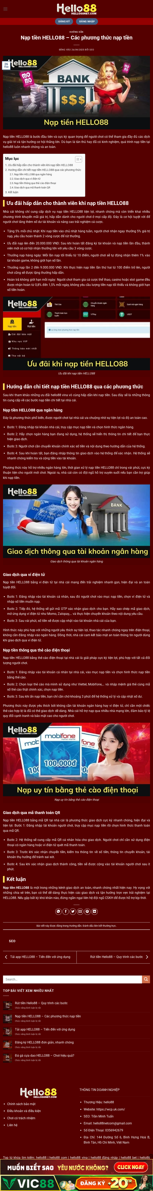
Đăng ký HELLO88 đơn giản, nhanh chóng (44, 1042)
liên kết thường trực (105, 925)
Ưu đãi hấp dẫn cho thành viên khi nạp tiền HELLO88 (40, 165)
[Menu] (5, 9)
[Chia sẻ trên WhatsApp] (58, 911)
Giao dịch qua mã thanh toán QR (32, 187)
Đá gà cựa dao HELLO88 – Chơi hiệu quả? (44, 1055)
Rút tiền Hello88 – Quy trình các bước (117, 957)
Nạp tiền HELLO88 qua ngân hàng (33, 174)
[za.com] (76, 9)
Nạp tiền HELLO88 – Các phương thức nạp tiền (48, 1016)
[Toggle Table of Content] (76, 159)
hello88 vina (79, 1158)
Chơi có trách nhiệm (21, 1118)
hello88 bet (129, 1158)
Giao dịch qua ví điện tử (27, 178)
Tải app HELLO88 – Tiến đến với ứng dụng (39, 957)
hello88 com (58, 1158)
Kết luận (13, 192)
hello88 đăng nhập (104, 1158)
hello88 (109, 1102)
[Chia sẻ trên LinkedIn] (94, 911)
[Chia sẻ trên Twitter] (73, 911)
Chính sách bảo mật (21, 1104)
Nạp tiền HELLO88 (16, 888)
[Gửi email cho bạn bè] (80, 911)
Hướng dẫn (76, 32)
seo (91, 49)
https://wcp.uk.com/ (110, 1109)
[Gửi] (146, 979)
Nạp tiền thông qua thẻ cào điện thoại (35, 183)
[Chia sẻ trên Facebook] (65, 911)
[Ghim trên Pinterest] (87, 911)
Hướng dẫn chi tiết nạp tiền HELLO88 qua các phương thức (44, 170)
